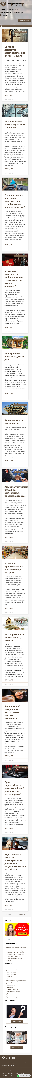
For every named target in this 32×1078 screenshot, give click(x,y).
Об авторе (20, 1063)
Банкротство (9, 971)
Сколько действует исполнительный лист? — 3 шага (15, 51)
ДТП (7, 978)
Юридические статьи (8, 1065)
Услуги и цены (12, 1063)
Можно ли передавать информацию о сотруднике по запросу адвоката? (14, 278)
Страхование (9, 987)
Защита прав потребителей (14, 982)
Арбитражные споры (12, 969)
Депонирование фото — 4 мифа (15, 952)
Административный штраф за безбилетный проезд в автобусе (16, 491)
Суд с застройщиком (12, 989)
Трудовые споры (11, 995)
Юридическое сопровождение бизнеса (17, 997)
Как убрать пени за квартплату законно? (14, 637)
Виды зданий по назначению (14, 421)
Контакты (27, 1063)
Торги (7, 993)
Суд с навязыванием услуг (13, 991)
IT (6, 967)
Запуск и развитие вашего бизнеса (16, 980)
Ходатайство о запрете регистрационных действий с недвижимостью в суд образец (15, 862)
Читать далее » (9, 95)
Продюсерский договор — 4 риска (16, 951)
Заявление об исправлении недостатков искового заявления (12, 712)
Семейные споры (11, 985)
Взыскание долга (11, 972)
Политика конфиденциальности (10, 1070)
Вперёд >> (22, 914)
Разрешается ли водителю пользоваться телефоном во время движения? (15, 201)
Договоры (9, 976)
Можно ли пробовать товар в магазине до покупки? (14, 568)
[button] (1, 26)
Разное (8, 984)
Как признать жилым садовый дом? (14, 356)
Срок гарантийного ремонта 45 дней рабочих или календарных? (14, 788)
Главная (4, 1063)
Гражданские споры (11, 974)
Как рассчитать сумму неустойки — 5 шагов (15, 124)
